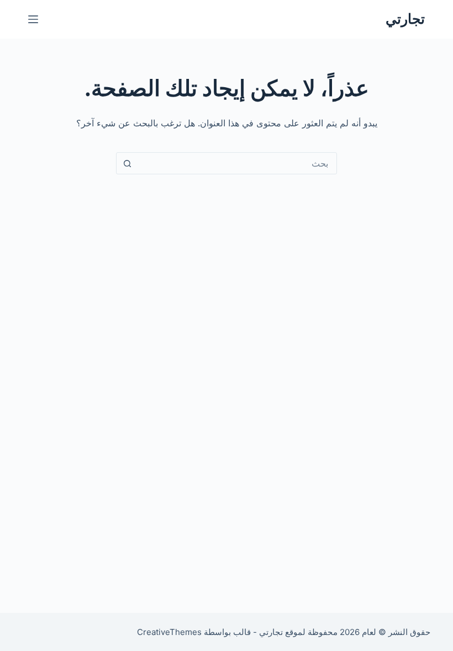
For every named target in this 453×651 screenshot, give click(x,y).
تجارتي (405, 18)
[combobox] (237, 163)
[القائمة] (33, 19)
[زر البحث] (127, 163)
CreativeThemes (169, 632)
